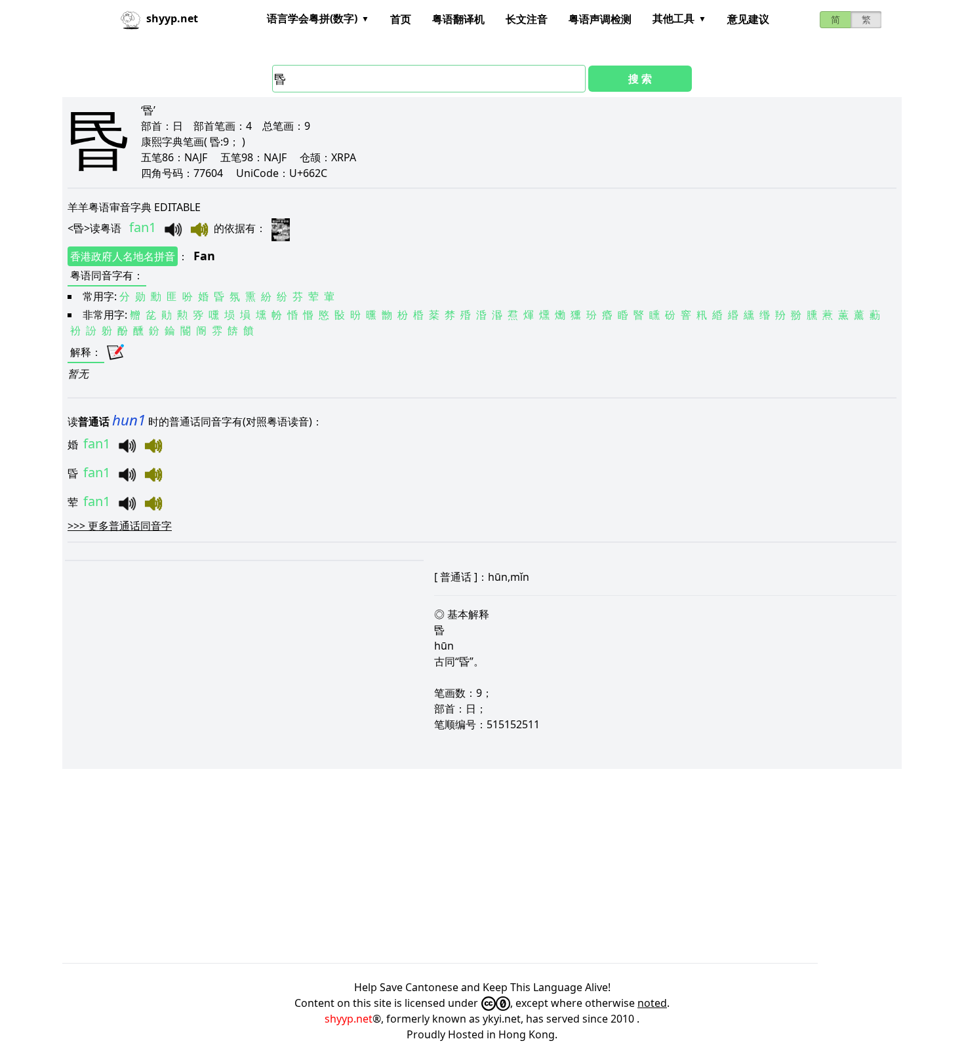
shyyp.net (348, 1018)
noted (652, 1003)
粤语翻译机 (458, 19)
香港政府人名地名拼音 (122, 256)
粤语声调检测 (600, 19)
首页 (400, 19)
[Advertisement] (455, 866)
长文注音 (527, 19)
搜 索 (640, 78)
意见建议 (748, 19)
